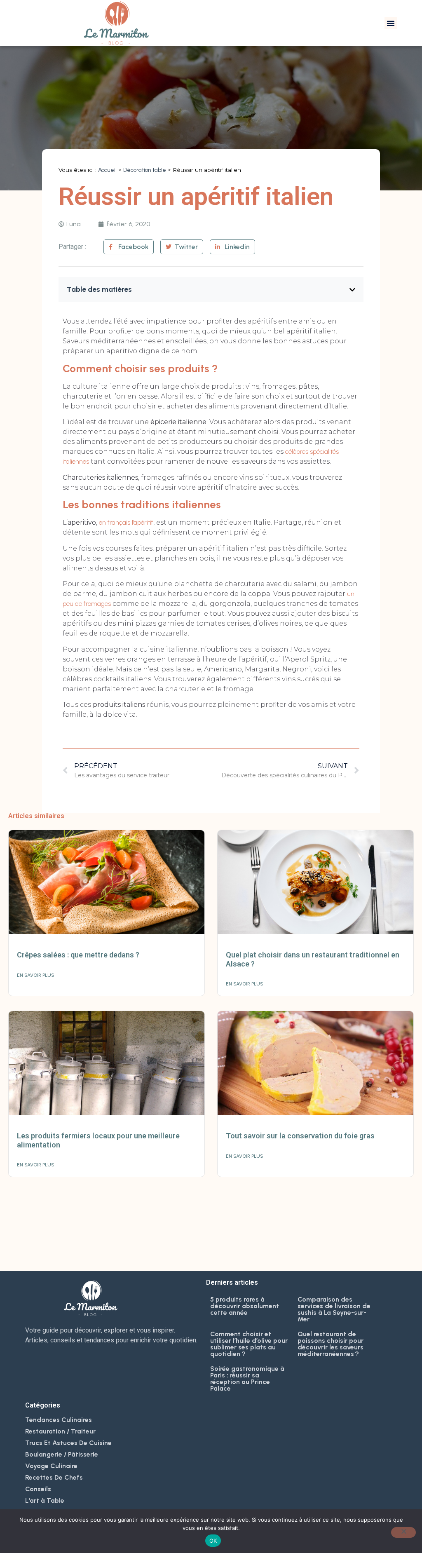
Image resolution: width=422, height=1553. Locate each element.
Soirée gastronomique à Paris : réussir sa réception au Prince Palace (247, 1378)
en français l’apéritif (126, 522)
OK (213, 1540)
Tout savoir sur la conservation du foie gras (300, 1135)
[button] (390, 23)
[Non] (403, 1532)
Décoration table (144, 170)
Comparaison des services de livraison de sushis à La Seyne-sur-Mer (334, 1309)
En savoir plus (35, 975)
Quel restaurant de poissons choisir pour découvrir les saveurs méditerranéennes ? (330, 1344)
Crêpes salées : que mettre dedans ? (78, 954)
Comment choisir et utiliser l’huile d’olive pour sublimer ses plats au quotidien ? (249, 1344)
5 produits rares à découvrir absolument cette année (244, 1305)
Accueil (107, 170)
